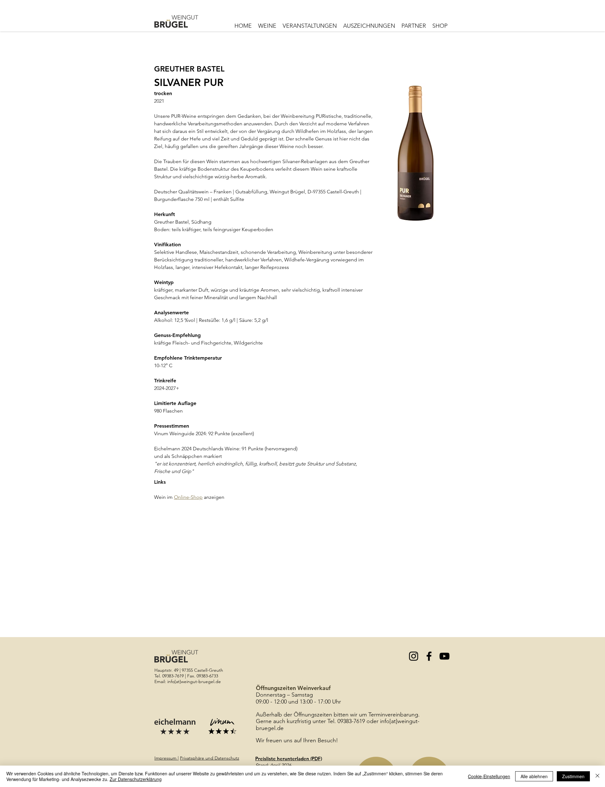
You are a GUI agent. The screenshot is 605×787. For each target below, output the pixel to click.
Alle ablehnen (534, 776)
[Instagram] (413, 656)
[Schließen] (597, 776)
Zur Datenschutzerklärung (136, 779)
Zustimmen (573, 776)
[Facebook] (429, 656)
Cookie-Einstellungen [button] (489, 776)
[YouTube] (444, 656)
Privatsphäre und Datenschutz (209, 758)
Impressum (166, 758)
